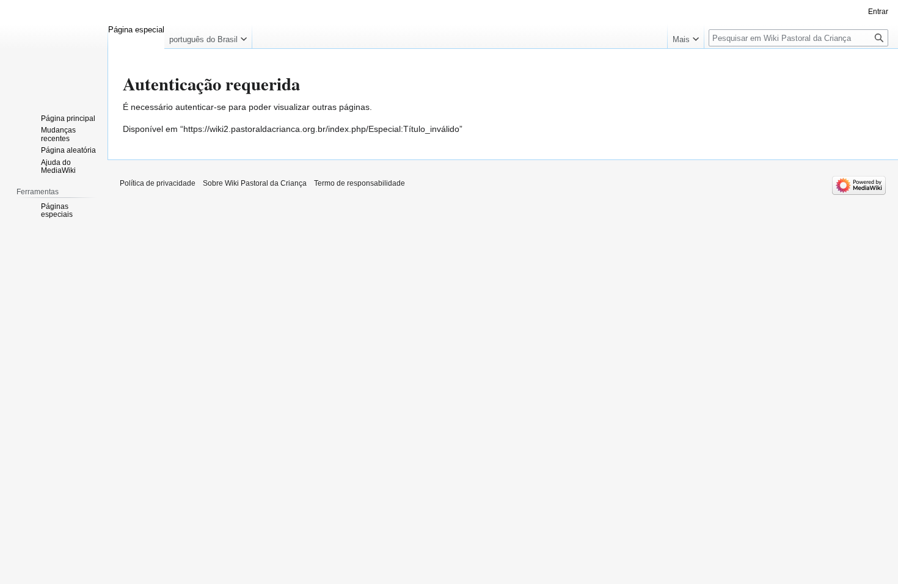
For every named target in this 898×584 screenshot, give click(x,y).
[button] (208, 36)
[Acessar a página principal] (54, 49)
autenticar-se (200, 107)
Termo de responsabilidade (359, 183)
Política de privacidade (157, 183)
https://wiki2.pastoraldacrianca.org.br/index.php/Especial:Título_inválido (321, 129)
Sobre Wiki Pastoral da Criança (255, 183)
